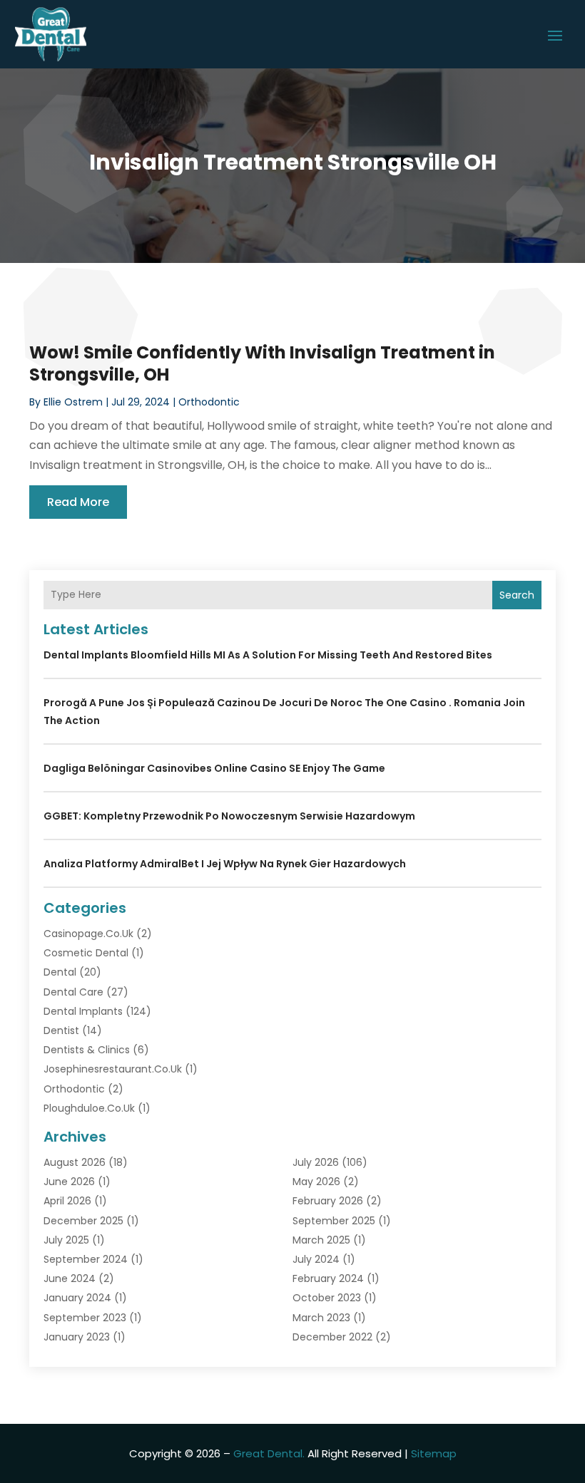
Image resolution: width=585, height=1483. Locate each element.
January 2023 (77, 1337)
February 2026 (327, 1201)
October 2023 (326, 1298)
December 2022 (332, 1337)
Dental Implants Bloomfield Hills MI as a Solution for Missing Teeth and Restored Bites (268, 655)
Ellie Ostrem (73, 402)
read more (78, 502)
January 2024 (77, 1298)
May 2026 (316, 1181)
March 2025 (321, 1240)
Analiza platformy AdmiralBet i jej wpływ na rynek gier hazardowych (225, 864)
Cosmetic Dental (86, 953)
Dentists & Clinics (87, 1050)
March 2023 (321, 1318)
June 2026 (69, 1181)
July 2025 (66, 1240)
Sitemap (434, 1453)
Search (516, 595)
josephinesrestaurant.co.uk (113, 1069)
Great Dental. (269, 1453)
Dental (60, 972)
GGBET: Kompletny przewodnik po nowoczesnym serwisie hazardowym (229, 816)
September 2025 (333, 1221)
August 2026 (75, 1162)
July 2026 (315, 1162)
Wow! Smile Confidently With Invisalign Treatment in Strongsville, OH (262, 363)
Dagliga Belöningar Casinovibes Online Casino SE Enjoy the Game (214, 768)
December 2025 (83, 1221)
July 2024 (316, 1259)
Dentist (61, 1030)
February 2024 (328, 1278)
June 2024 (70, 1278)
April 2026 (67, 1201)
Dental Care (73, 992)
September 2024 (86, 1259)
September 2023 (85, 1318)
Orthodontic (209, 402)
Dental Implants (83, 1011)
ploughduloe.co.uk (89, 1108)
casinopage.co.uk (88, 933)
